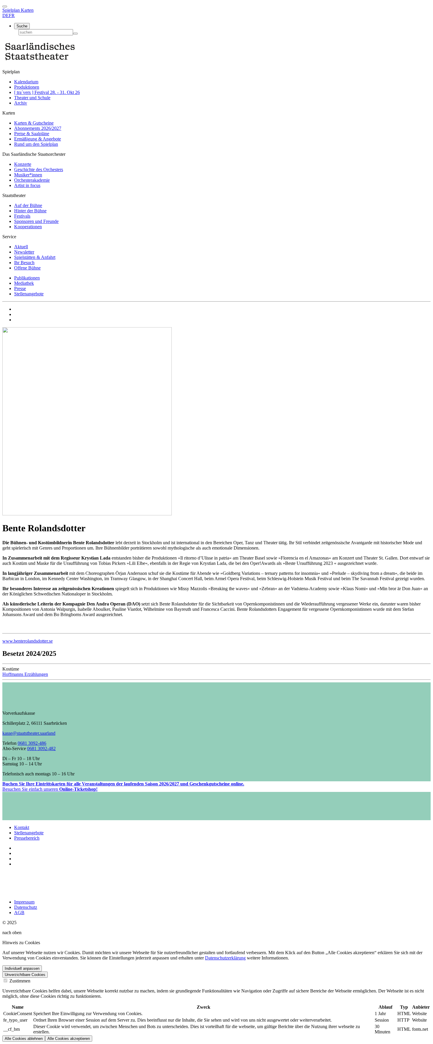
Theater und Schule (32, 97)
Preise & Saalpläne (31, 133)
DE (5, 15)
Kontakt (21, 827)
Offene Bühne (27, 267)
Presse (20, 288)
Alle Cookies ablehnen (24, 1038)
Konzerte (22, 164)
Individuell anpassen (22, 968)
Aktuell (21, 246)
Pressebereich (26, 838)
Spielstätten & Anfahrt (34, 257)
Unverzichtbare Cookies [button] (25, 974)
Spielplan (11, 10)
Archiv (20, 102)
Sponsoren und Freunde (36, 221)
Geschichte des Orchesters (38, 169)
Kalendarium (26, 81)
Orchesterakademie (32, 180)
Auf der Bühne (28, 205)
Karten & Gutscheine (34, 122)
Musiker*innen (28, 174)
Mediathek (24, 283)
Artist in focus (27, 185)
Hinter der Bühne (30, 210)
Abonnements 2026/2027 (37, 128)
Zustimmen (19, 980)
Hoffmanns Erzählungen (25, 674)
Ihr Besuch (24, 262)
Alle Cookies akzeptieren (68, 1038)
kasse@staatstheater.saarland (28, 733)
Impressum (24, 901)
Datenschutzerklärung (225, 957)
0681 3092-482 (41, 748)
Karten (27, 10)
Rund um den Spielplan (36, 144)
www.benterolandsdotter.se (27, 640)
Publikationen (27, 277)
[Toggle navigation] (4, 6)
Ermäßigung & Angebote (37, 138)
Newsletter (24, 251)
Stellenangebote (29, 293)
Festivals (22, 216)
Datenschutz (25, 907)
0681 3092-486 (32, 743)
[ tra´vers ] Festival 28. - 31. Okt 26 (47, 92)
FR (12, 15)
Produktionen (26, 87)
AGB (19, 912)
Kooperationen (28, 226)
